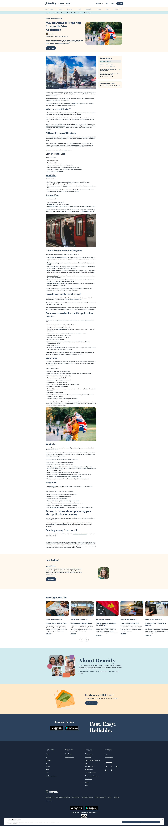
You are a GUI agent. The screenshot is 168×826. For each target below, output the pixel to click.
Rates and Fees (89, 753)
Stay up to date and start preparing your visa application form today (109, 73)
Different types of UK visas (106, 64)
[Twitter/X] (111, 766)
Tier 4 (61, 202)
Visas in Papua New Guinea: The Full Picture (106, 624)
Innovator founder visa (63, 257)
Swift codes (88, 757)
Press (47, 763)
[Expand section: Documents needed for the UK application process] (120, 69)
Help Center (112, 671)
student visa (51, 204)
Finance (99, 9)
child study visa (52, 206)
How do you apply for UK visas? (107, 66)
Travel (79, 9)
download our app (94, 671)
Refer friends (88, 779)
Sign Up (120, 3)
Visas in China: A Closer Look (56, 623)
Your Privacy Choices (51, 775)
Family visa (50, 263)
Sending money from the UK (106, 76)
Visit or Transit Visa (55, 153)
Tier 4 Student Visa (52, 486)
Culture (60, 9)
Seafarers (87, 782)
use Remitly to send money (80, 534)
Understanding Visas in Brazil (81, 623)
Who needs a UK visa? (105, 61)
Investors (48, 769)
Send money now (91, 702)
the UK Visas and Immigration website (61, 524)
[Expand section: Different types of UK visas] (120, 64)
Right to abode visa (52, 276)
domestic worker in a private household (63, 189)
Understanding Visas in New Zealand (155, 624)
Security (110, 797)
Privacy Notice (75, 797)
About (47, 753)
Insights (87, 785)
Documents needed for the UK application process (108, 70)
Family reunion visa (52, 279)
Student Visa (52, 195)
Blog (47, 757)
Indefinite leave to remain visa (55, 283)
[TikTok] (111, 769)
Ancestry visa (51, 270)
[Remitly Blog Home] (50, 3)
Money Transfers (49, 9)
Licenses (116, 797)
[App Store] (56, 728)
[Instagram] (117, 766)
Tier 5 (65, 186)
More (116, 9)
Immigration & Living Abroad (113, 85)
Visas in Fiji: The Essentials (129, 623)
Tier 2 (69, 182)
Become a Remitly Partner (92, 775)
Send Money (51, 48)
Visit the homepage (83, 671)
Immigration (89, 9)
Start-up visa (50, 257)
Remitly (74, 103)
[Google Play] (71, 728)
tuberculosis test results (56, 507)
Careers (48, 766)
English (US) (98, 3)
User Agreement (50, 797)
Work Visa (51, 175)
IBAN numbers (89, 769)
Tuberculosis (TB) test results (57, 347)
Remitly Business (69, 757)
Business (68, 3)
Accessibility (49, 800)
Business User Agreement (63, 797)
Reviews (48, 772)
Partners (87, 763)
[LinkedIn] (106, 769)
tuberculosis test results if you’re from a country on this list (65, 476)
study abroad (85, 211)
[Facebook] (106, 766)
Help (107, 3)
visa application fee (61, 329)
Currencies (69, 9)
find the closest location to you (73, 299)
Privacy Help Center (100, 797)
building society (57, 466)
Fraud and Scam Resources (92, 760)
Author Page (51, 579)
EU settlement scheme (53, 266)
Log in (112, 3)
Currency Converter (90, 772)
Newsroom (48, 760)
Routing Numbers (89, 766)
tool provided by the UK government (55, 126)
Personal (62, 3)
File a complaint (109, 757)
